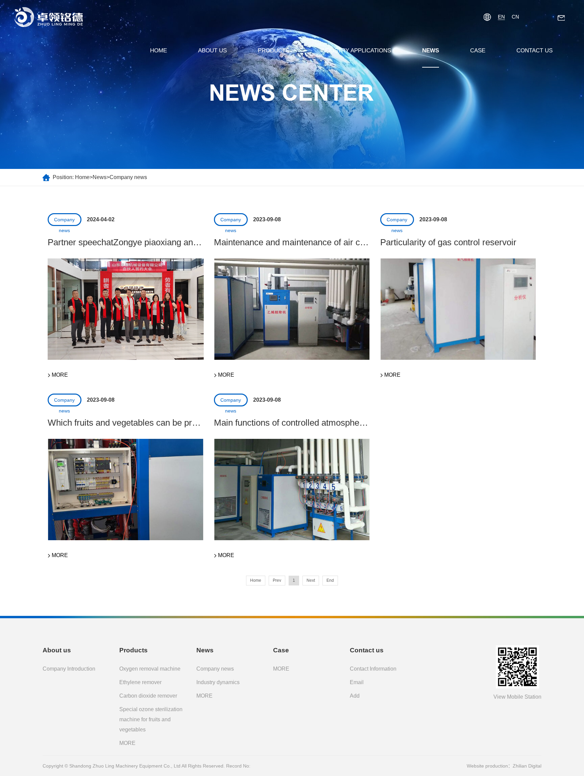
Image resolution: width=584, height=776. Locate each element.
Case (477, 50)
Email (357, 682)
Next (311, 580)
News (430, 50)
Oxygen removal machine (149, 669)
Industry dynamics (218, 682)
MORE (127, 743)
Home (158, 50)
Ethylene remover (140, 682)
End (330, 580)
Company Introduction (69, 669)
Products (273, 50)
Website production (487, 766)
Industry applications (355, 50)
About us (212, 50)
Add (355, 696)
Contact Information (373, 669)
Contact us (534, 50)
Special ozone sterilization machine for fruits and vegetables (150, 719)
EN (501, 17)
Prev (277, 580)
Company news (128, 177)
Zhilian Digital (527, 766)
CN (515, 17)
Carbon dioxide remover (148, 696)
